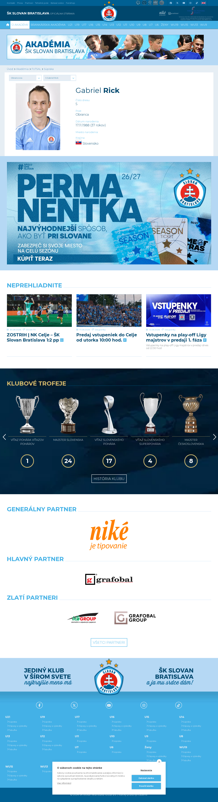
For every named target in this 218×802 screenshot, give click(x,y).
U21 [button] (70, 24)
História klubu (109, 479)
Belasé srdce (57, 3)
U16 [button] (91, 24)
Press (20, 3)
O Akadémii (20, 24)
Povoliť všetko (146, 786)
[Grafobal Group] (135, 618)
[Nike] (108, 535)
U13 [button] (112, 24)
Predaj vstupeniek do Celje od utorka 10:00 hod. (106, 337)
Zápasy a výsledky (18, 726)
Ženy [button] (164, 24)
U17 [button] (84, 24)
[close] (159, 761)
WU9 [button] (203, 24)
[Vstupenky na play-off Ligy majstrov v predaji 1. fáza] (178, 310)
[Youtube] (184, 3)
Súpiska (49, 69)
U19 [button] (77, 24)
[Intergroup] (83, 618)
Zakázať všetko (146, 778)
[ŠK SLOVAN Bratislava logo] (109, 11)
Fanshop (70, 3)
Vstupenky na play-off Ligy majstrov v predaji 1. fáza (176, 337)
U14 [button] (104, 24)
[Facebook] (171, 3)
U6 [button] (157, 24)
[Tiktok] (197, 3)
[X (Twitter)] (177, 3)
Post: (79, 111)
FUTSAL (36, 69)
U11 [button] (125, 24)
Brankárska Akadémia (48, 24)
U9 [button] (138, 24)
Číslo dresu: (83, 100)
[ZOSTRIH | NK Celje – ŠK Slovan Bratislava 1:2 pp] (39, 310)
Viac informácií (64, 783)
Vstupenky (100, 329)
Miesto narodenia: (87, 132)
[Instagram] (190, 3)
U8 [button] (145, 24)
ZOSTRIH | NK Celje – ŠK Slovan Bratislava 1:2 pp (33, 337)
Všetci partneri (109, 642)
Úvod (10, 69)
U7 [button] (151, 24)
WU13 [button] (194, 24)
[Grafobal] (109, 579)
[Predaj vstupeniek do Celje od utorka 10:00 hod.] (108, 310)
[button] (25, 78)
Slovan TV (31, 329)
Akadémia (22, 69)
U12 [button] (118, 24)
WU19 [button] (174, 24)
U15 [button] (98, 24)
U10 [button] (131, 24)
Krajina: (80, 138)
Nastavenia (146, 770)
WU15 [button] (184, 24)
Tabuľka (13, 730)
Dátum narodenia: (87, 121)
